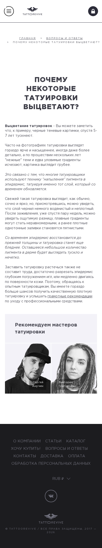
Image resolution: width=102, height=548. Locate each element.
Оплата (76, 456)
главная (27, 38)
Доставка (53, 456)
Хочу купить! (26, 448)
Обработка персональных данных (51, 463)
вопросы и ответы (64, 38)
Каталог (75, 441)
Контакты (25, 456)
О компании (27, 441)
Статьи (54, 441)
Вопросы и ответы (66, 448)
